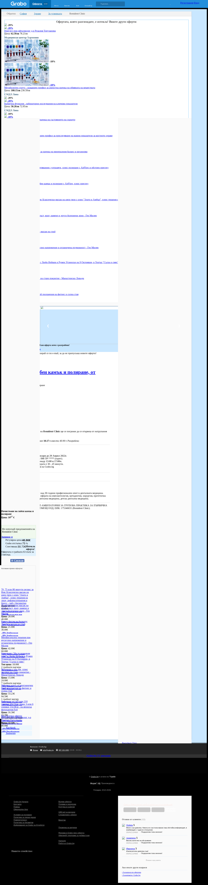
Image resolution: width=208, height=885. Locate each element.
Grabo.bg (95, 777)
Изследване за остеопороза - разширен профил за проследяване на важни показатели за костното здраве (58, 135)
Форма (35, 750)
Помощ (17, 807)
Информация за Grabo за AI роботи (29, 825)
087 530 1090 (64, 750)
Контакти (17, 804)
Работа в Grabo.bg (66, 843)
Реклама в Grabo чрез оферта (71, 833)
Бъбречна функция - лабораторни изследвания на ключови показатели (41, 103)
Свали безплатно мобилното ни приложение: (148, 804)
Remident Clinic (27, 487)
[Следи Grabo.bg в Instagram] (103, 748)
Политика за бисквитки (23, 822)
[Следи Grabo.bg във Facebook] (115, 748)
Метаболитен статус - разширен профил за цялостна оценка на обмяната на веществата (49, 87)
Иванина (130, 848)
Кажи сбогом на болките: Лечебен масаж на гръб (14, 622)
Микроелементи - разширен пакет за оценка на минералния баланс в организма (45, 151)
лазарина (131, 838)
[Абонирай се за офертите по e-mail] (96, 748)
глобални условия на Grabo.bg (38, 466)
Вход (196, 3)
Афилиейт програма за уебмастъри (74, 835)
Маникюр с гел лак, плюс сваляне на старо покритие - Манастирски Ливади (44, 278)
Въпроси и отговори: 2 (16, 476)
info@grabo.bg (48, 750)
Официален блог (21, 809)
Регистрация (186, 3)
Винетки (62, 820)
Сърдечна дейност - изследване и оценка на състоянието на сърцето (39, 119)
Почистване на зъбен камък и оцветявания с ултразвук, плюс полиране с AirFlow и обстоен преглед (56, 167)
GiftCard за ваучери (66, 812)
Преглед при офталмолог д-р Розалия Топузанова (30, 31)
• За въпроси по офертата (131, 872)
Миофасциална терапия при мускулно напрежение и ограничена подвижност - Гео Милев (51, 247)
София (4, 362)
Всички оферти (65, 802)
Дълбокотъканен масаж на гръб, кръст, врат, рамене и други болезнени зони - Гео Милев (50, 215)
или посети (171, 809)
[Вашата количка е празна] (168, 3)
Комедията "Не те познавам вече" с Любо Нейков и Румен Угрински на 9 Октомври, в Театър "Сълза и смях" (61, 262)
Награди (62, 841)
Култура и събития (66, 807)
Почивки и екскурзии (67, 804)
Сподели (18, 560)
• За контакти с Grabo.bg (131, 875)
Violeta (129, 825)
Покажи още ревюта (153, 860)
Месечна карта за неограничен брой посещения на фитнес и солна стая (41, 294)
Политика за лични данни (25, 817)
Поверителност (20, 820)
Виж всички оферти (11, 716)
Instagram (10, 733)
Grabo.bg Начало (21, 802)
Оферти (40, 4)
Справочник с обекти (67, 815)
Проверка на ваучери (67, 828)
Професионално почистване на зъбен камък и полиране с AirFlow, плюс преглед (46, 183)
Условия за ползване (23, 815)
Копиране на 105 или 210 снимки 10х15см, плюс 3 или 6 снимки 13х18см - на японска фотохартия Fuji (17, 705)
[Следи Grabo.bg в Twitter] (109, 748)
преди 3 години (132, 832)
